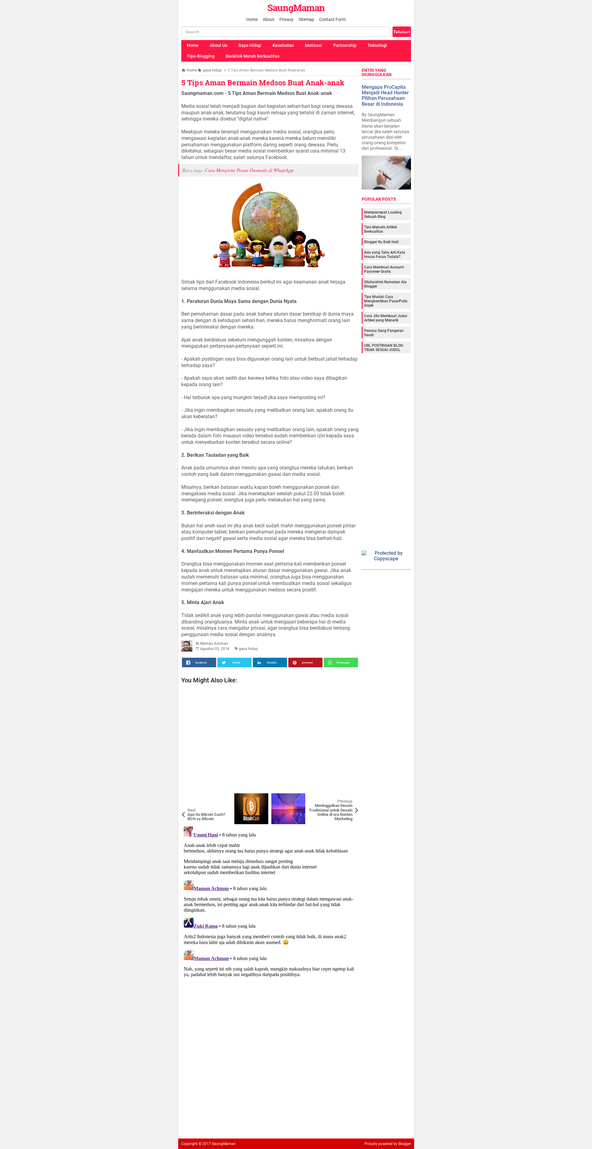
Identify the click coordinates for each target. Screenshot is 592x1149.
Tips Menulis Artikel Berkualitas (380, 229)
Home (252, 19)
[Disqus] (270, 901)
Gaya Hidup (249, 45)
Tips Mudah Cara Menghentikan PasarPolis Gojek (385, 301)
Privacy (286, 19)
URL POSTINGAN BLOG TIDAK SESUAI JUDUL (383, 347)
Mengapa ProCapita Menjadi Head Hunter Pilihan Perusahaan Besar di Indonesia (385, 95)
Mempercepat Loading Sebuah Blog (383, 214)
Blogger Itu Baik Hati (381, 242)
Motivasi (313, 45)
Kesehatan (283, 45)
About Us (218, 45)
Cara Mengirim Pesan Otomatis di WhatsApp (249, 170)
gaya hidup (248, 649)
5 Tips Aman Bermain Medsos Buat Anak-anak (262, 83)
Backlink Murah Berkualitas (252, 56)
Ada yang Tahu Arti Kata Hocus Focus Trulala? (384, 254)
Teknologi (377, 45)
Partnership (344, 45)
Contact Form (332, 19)
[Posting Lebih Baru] (190, 797)
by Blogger (402, 1144)
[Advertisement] (270, 740)
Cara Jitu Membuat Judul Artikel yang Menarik (385, 318)
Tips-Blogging (201, 56)
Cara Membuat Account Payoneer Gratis (384, 269)
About (268, 19)
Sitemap (306, 19)
